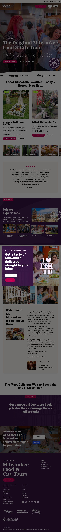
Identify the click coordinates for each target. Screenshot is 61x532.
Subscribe (10, 280)
